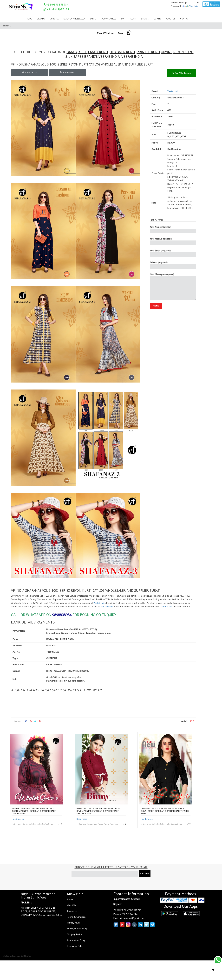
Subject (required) (159, 262)
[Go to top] (213, 970)
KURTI (82, 52)
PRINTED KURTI (148, 52)
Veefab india (173, 91)
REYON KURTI (183, 52)
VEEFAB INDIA (109, 57)
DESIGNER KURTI (122, 52)
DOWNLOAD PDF (68, 72)
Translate (193, 6)
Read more (17, 818)
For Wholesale (182, 73)
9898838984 (62, 615)
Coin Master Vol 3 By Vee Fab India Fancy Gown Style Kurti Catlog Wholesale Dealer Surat (165, 811)
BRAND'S (91, 57)
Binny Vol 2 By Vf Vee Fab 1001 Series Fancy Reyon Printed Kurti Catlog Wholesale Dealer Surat (99, 811)
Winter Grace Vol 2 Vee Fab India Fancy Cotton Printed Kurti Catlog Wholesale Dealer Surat (34, 811)
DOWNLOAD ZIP (30, 72)
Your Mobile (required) (161, 238)
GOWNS (166, 52)
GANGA (72, 52)
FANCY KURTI (98, 52)
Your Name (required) (160, 226)
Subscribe (144, 873)
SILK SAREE (74, 57)
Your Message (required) (162, 274)
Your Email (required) (160, 250)
